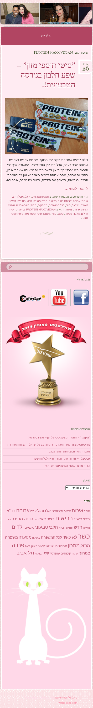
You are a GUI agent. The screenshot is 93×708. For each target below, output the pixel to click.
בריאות (53, 201)
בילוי (86, 519)
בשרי (42, 519)
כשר (68, 205)
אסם (33, 511)
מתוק (33, 205)
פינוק (34, 546)
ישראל (75, 205)
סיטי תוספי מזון (33, 213)
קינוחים (66, 553)
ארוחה (76, 201)
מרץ (85, 65)
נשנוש (11, 205)
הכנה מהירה (40, 201)
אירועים (57, 511)
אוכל (27, 196)
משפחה (11, 537)
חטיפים (21, 201)
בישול (78, 519)
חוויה (69, 527)
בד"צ (11, 510)
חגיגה (86, 527)
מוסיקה (36, 537)
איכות (85, 201)
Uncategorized (40, 196)
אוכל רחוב (18, 196)
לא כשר (70, 537)
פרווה (77, 209)
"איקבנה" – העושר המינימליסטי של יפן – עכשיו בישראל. (59, 437)
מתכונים (61, 546)
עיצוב (41, 546)
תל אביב (25, 552)
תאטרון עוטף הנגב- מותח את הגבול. (69, 451)
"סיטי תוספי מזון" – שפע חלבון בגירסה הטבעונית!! (46, 75)
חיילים (84, 213)
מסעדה (25, 537)
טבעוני (12, 201)
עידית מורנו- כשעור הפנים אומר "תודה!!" (67, 465)
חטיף (12, 209)
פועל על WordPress (66, 697)
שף (46, 553)
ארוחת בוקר (65, 201)
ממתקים (42, 205)
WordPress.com (67, 702)
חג (9, 519)
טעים (60, 213)
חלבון (76, 213)
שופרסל (55, 553)
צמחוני (68, 209)
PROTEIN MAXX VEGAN (41, 209)
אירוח (67, 511)
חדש (29, 201)
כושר (54, 213)
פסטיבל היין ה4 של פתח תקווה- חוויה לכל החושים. (62, 458)
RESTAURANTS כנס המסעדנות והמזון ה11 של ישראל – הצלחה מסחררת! (48, 444)
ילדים (18, 527)
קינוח (75, 553)
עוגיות (84, 209)
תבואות (39, 553)
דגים (36, 519)
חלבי (53, 527)
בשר (50, 519)
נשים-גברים (22, 205)
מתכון (74, 545)
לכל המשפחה (56, 205)
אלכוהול (44, 511)
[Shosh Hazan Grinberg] (54, 13)
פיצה (28, 546)
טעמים (84, 205)
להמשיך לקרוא (76, 189)
